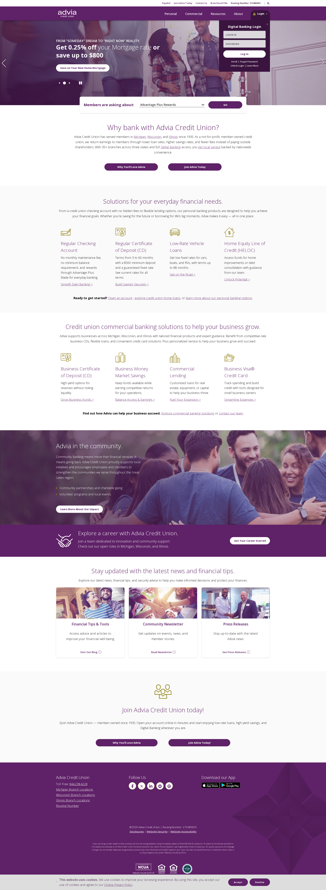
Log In (244, 54)
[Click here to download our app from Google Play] (230, 785)
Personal (171, 14)
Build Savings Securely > (132, 284)
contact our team (231, 413)
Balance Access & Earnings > (135, 400)
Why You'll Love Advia (131, 167)
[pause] (80, 84)
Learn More (252, 65)
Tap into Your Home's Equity (78, 69)
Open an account (120, 298)
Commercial (193, 14)
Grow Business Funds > (77, 400)
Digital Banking (171, 147)
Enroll (234, 61)
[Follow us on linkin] (151, 786)
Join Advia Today (183, 3)
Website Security (157, 831)
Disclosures (137, 831)
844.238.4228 (78, 784)
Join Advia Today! (199, 742)
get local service (209, 147)
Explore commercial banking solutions (187, 413)
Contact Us (201, 3)
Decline (259, 882)
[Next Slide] (322, 63)
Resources (218, 14)
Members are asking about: (109, 104)
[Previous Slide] (4, 63)
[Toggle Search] (268, 3)
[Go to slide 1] (59, 84)
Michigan (140, 137)
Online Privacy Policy (118, 885)
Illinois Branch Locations (73, 800)
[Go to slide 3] (68, 84)
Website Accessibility (183, 831)
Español (166, 3)
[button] (260, 15)
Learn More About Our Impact (79, 509)
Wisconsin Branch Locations (75, 795)
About (238, 14)
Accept (238, 882)
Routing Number (67, 806)
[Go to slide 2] (63, 84)
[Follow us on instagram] (169, 786)
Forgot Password (249, 61)
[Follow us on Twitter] (141, 786)
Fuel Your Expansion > (185, 400)
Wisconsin (154, 137)
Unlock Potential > (237, 279)
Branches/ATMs (219, 3)
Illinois (173, 137)
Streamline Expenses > (240, 400)
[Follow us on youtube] (160, 786)
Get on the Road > (182, 274)
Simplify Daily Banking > (77, 284)
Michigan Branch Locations (74, 789)
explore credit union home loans (157, 298)
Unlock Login (237, 65)
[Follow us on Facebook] (132, 786)
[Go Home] (67, 13)
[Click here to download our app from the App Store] (210, 785)
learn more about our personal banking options (219, 298)
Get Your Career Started (250, 540)
